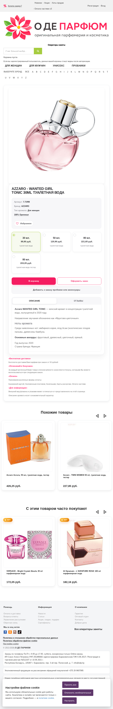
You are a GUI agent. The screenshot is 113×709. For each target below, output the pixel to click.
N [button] (83, 72)
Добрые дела (81, 623)
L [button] (75, 72)
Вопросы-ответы (11, 616)
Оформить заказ (79, 281)
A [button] (32, 72)
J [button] (67, 72)
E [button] (48, 72)
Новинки (38, 3)
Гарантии (79, 614)
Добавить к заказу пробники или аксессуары (56, 290)
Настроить (69, 700)
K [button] (71, 72)
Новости (41, 614)
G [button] (56, 72)
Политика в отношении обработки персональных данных (30, 638)
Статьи (41, 616)
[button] (99, 417)
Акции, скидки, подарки (48, 620)
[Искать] (38, 51)
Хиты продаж (58, 3)
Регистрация (93, 6)
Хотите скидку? (15, 6)
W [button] (14, 78)
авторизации (84, 61)
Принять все (70, 685)
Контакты (79, 620)
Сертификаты (44, 623)
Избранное (25, 223)
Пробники (78, 65)
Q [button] (95, 72)
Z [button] (25, 78)
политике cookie (46, 698)
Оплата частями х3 (43, 9)
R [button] (99, 72)
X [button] (18, 78)
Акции (47, 3)
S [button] (103, 72)
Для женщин (13, 65)
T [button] (107, 72)
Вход (103, 6)
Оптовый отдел (82, 616)
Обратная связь (11, 623)
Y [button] (22, 78)
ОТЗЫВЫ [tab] (78, 301)
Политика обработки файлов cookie (20, 641)
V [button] (9, 78)
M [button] (79, 72)
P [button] (91, 72)
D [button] (44, 72)
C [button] (40, 72)
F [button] (52, 72)
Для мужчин (37, 65)
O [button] (87, 72)
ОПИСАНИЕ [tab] (34, 301)
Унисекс (58, 65)
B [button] (36, 72)
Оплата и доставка (12, 614)
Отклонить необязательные (77, 692)
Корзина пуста (10, 57)
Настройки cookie (11, 644)
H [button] (60, 72)
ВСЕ (27, 72)
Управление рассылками (14, 620)
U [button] (5, 78)
